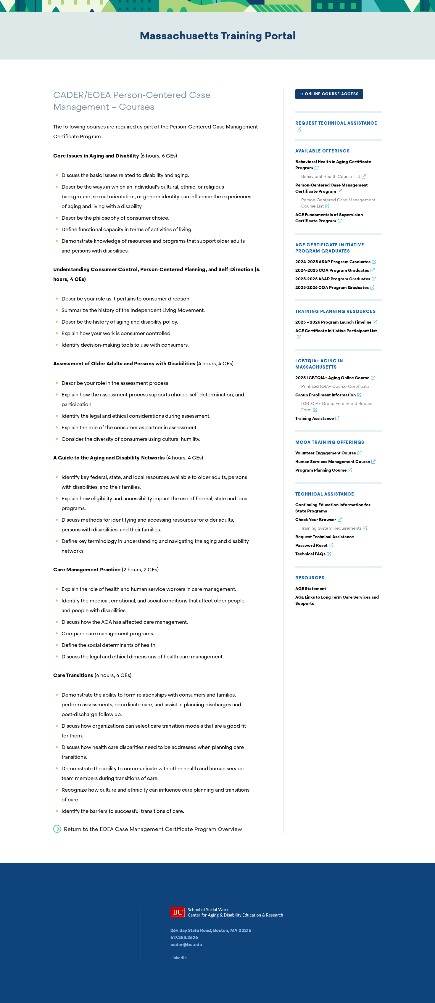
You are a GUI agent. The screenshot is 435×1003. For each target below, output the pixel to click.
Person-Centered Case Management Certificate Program (331, 188)
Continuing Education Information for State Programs (332, 508)
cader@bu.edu (186, 945)
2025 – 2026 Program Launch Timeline (333, 322)
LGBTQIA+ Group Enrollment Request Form (338, 406)
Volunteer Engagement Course (325, 453)
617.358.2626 (184, 938)
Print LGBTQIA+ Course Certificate (335, 386)
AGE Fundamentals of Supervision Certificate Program (329, 218)
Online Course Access (332, 94)
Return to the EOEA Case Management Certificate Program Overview (153, 829)
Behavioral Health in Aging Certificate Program (333, 165)
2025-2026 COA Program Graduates (332, 287)
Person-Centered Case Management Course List (338, 203)
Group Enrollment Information (325, 395)
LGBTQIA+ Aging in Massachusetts (319, 364)
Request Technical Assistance (336, 123)
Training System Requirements (331, 528)
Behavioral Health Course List (330, 176)
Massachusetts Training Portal (218, 36)
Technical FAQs (310, 554)
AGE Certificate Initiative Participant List (336, 330)
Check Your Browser (315, 519)
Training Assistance (314, 418)
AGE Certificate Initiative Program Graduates (329, 248)
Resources (310, 578)
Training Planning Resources (335, 311)
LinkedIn (178, 957)
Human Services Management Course (332, 461)
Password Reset (311, 545)
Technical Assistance (324, 494)
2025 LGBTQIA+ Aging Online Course (332, 377)
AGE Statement (310, 588)
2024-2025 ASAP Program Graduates (332, 261)
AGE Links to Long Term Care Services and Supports (337, 600)
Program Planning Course (321, 470)
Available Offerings (322, 151)
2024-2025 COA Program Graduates (332, 270)
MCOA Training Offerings (329, 442)
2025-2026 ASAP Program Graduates (332, 279)
